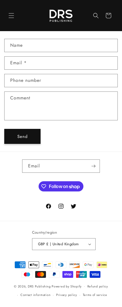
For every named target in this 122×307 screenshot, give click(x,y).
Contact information (35, 295)
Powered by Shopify (67, 286)
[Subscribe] (93, 166)
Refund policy (97, 286)
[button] (11, 15)
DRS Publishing (39, 286)
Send (22, 136)
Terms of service (95, 295)
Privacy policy (66, 295)
